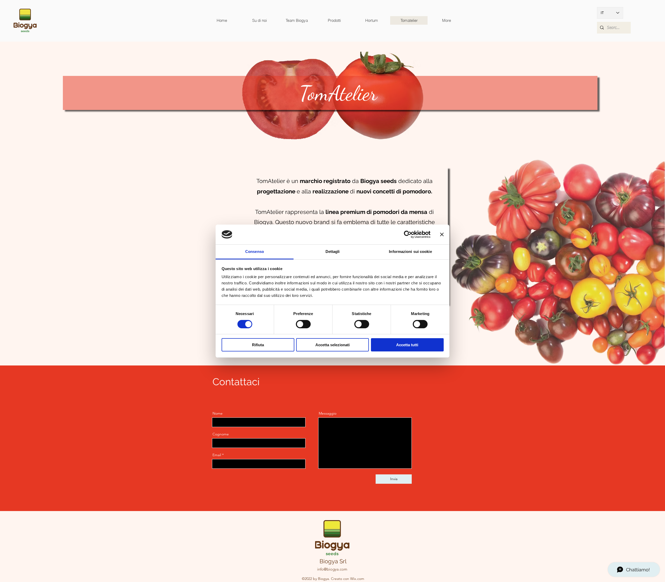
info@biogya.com (332, 569)
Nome (217, 413)
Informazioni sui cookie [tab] (410, 251)
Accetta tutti (407, 345)
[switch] (303, 324)
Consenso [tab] (254, 251)
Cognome (220, 434)
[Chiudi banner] (442, 234)
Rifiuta (258, 345)
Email (216, 455)
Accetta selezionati (332, 345)
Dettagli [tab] (332, 251)
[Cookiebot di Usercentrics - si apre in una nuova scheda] (407, 234)
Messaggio (327, 413)
